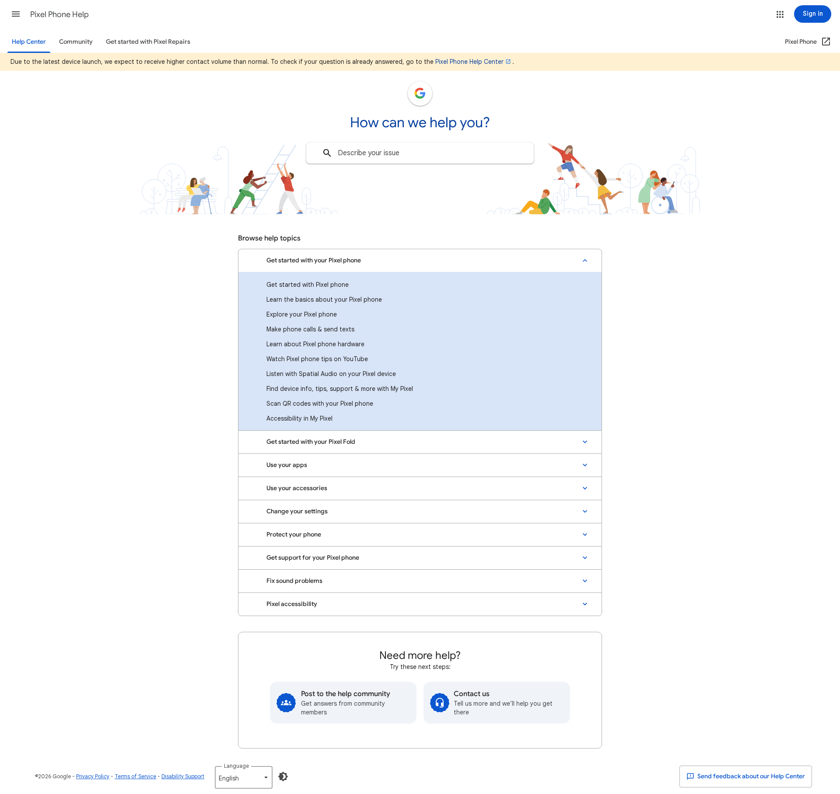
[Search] (327, 153)
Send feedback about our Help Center (750, 776)
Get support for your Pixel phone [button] (312, 557)
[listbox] (244, 777)
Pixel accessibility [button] (291, 604)
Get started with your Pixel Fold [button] (310, 442)
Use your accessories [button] (296, 488)
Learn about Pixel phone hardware (315, 344)
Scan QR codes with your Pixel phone (319, 403)
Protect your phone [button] (293, 534)
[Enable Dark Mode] (283, 776)
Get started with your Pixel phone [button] (313, 260)
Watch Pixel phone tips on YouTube (317, 359)
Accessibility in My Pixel (299, 418)
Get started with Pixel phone (307, 285)
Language (236, 766)
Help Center (29, 41)
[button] (15, 13)
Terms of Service (135, 776)
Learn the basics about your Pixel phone (324, 299)
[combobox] (420, 153)
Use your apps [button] (286, 465)
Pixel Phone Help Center (469, 62)
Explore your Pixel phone (301, 314)
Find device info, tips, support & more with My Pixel (339, 389)
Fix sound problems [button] (294, 581)
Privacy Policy (92, 776)
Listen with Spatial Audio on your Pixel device (331, 374)
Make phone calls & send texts (310, 329)
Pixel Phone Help (59, 14)
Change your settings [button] (297, 511)
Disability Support (182, 776)
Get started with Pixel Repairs (148, 41)
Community (76, 41)
